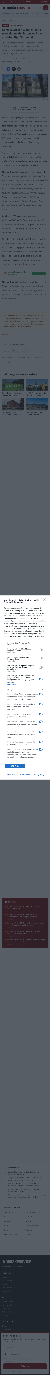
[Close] (45, 600)
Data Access (25, 775)
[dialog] (25, 687)
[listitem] (25, 644)
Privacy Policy (38, 775)
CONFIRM (15, 766)
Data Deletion (11, 775)
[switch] (41, 650)
